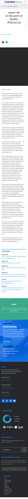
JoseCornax (7, 34)
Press (5, 478)
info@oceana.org (5, 380)
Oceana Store (7, 480)
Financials (6, 487)
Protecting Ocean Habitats (10, 351)
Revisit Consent (8, 490)
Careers (6, 485)
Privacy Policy (7, 489)
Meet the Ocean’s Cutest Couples (11, 263)
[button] (3, 42)
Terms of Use (7, 492)
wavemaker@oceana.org (7, 388)
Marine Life (7, 482)
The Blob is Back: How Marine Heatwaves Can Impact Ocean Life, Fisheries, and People (13, 289)
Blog (5, 6)
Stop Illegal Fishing (8, 349)
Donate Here (14, 469)
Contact (6, 494)
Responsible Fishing (8, 353)
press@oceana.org (5, 395)
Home (3, 6)
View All (5, 355)
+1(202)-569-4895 (6, 386)
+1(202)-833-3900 (6, 379)
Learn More (6, 341)
